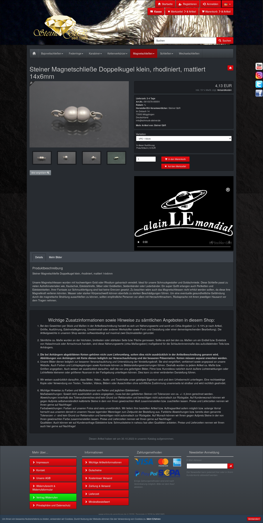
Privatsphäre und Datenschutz (52, 505)
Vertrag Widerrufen (46, 497)
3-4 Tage (151, 98)
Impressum (42, 462)
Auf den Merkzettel (176, 166)
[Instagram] (259, 75)
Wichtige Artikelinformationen (104, 462)
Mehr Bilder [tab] (55, 257)
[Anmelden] (230, 466)
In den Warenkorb (176, 159)
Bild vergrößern (39, 172)
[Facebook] (259, 93)
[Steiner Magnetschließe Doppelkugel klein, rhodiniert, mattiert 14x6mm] (42, 158)
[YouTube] (259, 66)
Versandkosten (224, 89)
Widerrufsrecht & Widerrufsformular (43, 487)
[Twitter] (259, 84)
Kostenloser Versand (99, 478)
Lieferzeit (93, 494)
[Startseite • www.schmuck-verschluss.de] (70, 22)
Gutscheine (94, 470)
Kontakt (40, 470)
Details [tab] (39, 257)
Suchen (226, 40)
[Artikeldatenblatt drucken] (230, 68)
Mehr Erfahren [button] (154, 518)
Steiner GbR (160, 125)
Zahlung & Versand (98, 486)
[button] (227, 4)
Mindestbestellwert (98, 501)
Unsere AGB (42, 478)
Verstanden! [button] (254, 518)
